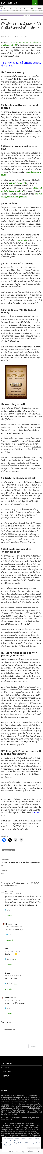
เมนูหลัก (40, 2)
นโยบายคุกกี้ (7, 1145)
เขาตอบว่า (22, 240)
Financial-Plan (8, 850)
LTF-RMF (6, 1076)
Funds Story (5, 1068)
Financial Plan (6, 1063)
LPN (4, 872)
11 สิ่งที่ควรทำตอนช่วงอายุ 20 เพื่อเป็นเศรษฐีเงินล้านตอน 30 (21, 862)
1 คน (15, 959)
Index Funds (7, 1072)
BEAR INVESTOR (9, 2)
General (4, 20)
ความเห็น (34, 1046)
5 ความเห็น (24, 36)
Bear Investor (15, 36)
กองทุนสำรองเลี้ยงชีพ (17, 183)
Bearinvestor (11, 924)
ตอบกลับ (9, 916)
